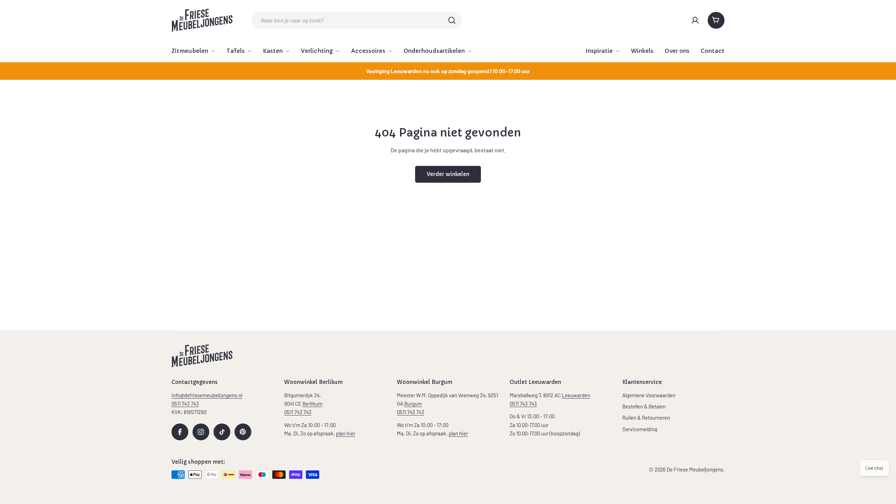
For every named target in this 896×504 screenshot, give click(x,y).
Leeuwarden (576, 395)
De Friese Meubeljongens (695, 469)
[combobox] (357, 20)
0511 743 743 (298, 412)
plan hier (345, 433)
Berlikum (312, 403)
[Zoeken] (452, 20)
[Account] (695, 20)
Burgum (413, 403)
